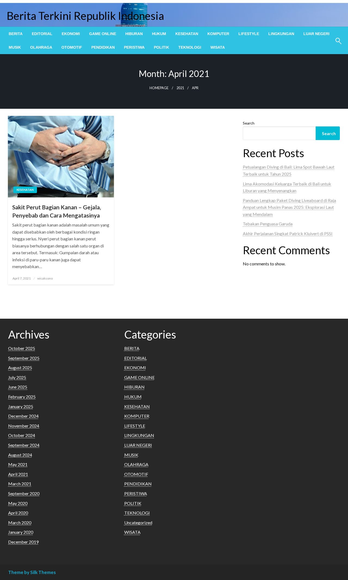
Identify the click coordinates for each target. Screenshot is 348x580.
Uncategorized (138, 522)
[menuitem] (15, 34)
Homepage (159, 88)
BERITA (16, 34)
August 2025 (20, 367)
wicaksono (45, 278)
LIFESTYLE (248, 34)
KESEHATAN (186, 34)
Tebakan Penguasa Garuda (268, 223)
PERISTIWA (134, 47)
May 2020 (17, 503)
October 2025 (21, 348)
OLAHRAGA (41, 47)
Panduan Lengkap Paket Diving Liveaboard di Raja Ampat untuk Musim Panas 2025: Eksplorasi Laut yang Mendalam (289, 207)
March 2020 (19, 522)
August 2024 (20, 454)
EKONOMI (71, 34)
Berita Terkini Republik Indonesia (85, 15)
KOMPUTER (218, 34)
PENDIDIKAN (103, 47)
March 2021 (19, 483)
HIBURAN (134, 34)
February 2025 (22, 396)
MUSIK (15, 47)
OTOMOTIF (71, 47)
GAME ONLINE (102, 34)
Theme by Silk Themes (32, 572)
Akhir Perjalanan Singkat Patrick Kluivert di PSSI (288, 233)
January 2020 (20, 532)
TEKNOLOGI (189, 47)
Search (248, 123)
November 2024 (23, 425)
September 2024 (23, 445)
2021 (180, 88)
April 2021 (18, 474)
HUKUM (159, 34)
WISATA (217, 47)
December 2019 (23, 541)
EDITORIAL (42, 34)
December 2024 (23, 415)
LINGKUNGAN (281, 34)
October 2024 (21, 435)
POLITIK (161, 47)
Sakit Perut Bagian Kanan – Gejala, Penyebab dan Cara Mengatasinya (56, 211)
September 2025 (23, 358)
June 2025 (17, 386)
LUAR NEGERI (316, 34)
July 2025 (17, 377)
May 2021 (17, 464)
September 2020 (23, 493)
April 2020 (18, 512)
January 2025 (20, 406)
